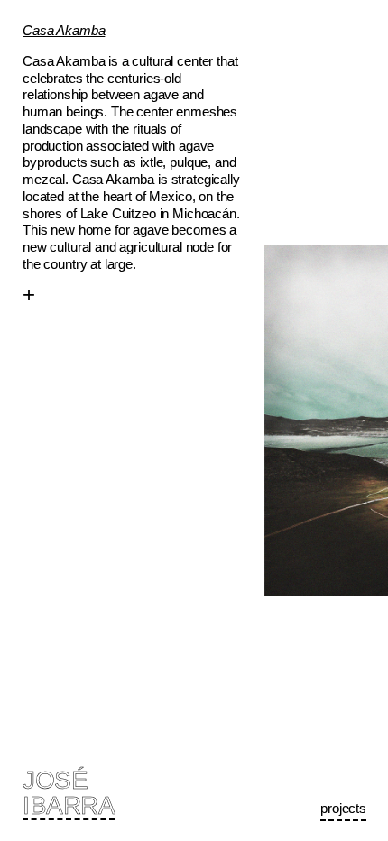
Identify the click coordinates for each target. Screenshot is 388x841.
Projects (343, 808)
